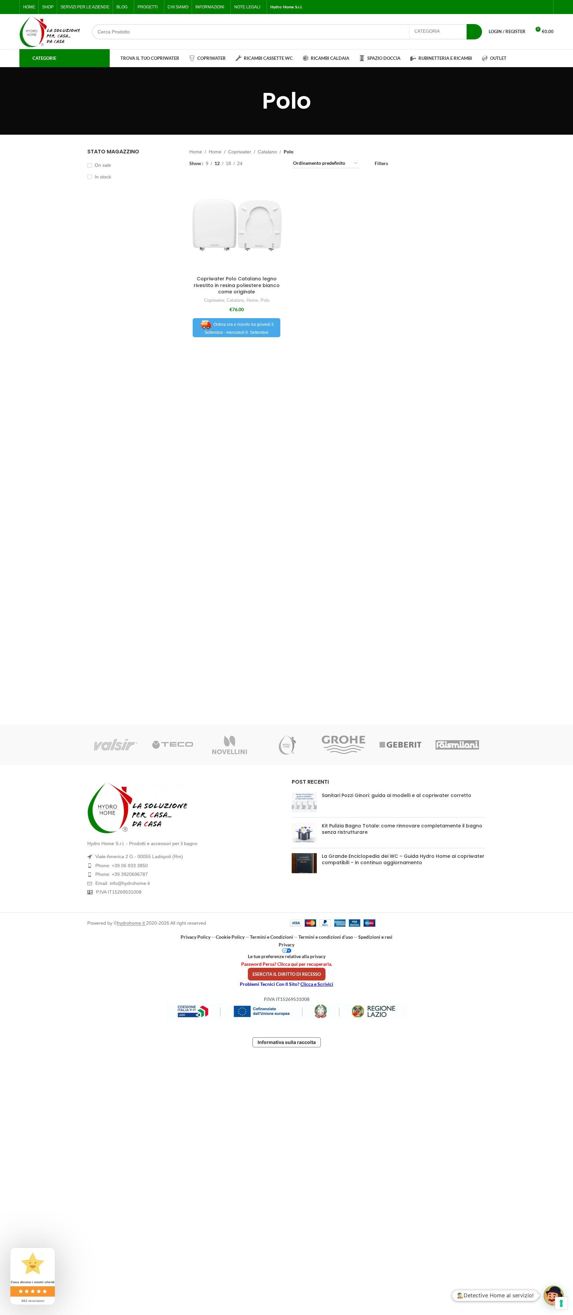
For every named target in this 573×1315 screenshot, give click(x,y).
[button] (554, 1296)
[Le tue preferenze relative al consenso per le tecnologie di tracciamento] (561, 1303)
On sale (103, 165)
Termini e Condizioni (271, 937)
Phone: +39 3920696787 (121, 874)
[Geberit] (400, 745)
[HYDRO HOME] (286, 745)
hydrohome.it (131, 923)
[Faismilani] (457, 745)
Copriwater (239, 151)
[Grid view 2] (258, 163)
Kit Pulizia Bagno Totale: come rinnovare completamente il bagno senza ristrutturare (402, 829)
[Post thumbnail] (304, 802)
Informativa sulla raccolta (287, 1042)
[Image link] (184, 808)
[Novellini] (229, 745)
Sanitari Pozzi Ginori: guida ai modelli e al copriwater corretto (396, 795)
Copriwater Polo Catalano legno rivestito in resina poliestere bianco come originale (237, 285)
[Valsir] (115, 745)
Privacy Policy (195, 937)
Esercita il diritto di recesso (287, 974)
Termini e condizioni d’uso (325, 937)
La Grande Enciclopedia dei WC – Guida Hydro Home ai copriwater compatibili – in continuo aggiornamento (403, 859)
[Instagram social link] (530, 7)
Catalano (267, 151)
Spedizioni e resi (375, 937)
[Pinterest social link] (546, 7)
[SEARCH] (474, 31)
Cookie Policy (230, 937)
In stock (103, 176)
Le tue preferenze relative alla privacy (286, 956)
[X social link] (522, 7)
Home (195, 151)
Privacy (286, 944)
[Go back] (253, 101)
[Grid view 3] (269, 163)
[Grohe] (343, 745)
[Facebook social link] (514, 7)
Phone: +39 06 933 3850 (121, 865)
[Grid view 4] (279, 163)
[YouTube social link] (538, 7)
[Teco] (172, 745)
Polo (265, 300)
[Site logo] (49, 31)
